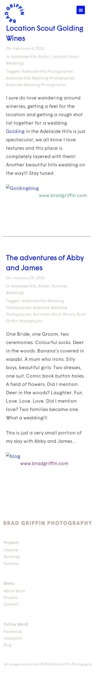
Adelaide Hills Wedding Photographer (40, 78)
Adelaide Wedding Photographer (36, 85)
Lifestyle (11, 550)
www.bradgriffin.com (63, 195)
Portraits (59, 286)
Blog (7, 645)
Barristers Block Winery (54, 315)
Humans (11, 564)
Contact (11, 605)
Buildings (12, 557)
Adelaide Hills (23, 57)
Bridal (44, 57)
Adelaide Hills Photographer (47, 72)
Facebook (13, 632)
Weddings (15, 64)
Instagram (13, 638)
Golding (15, 131)
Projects (11, 598)
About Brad (14, 591)
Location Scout (65, 57)
